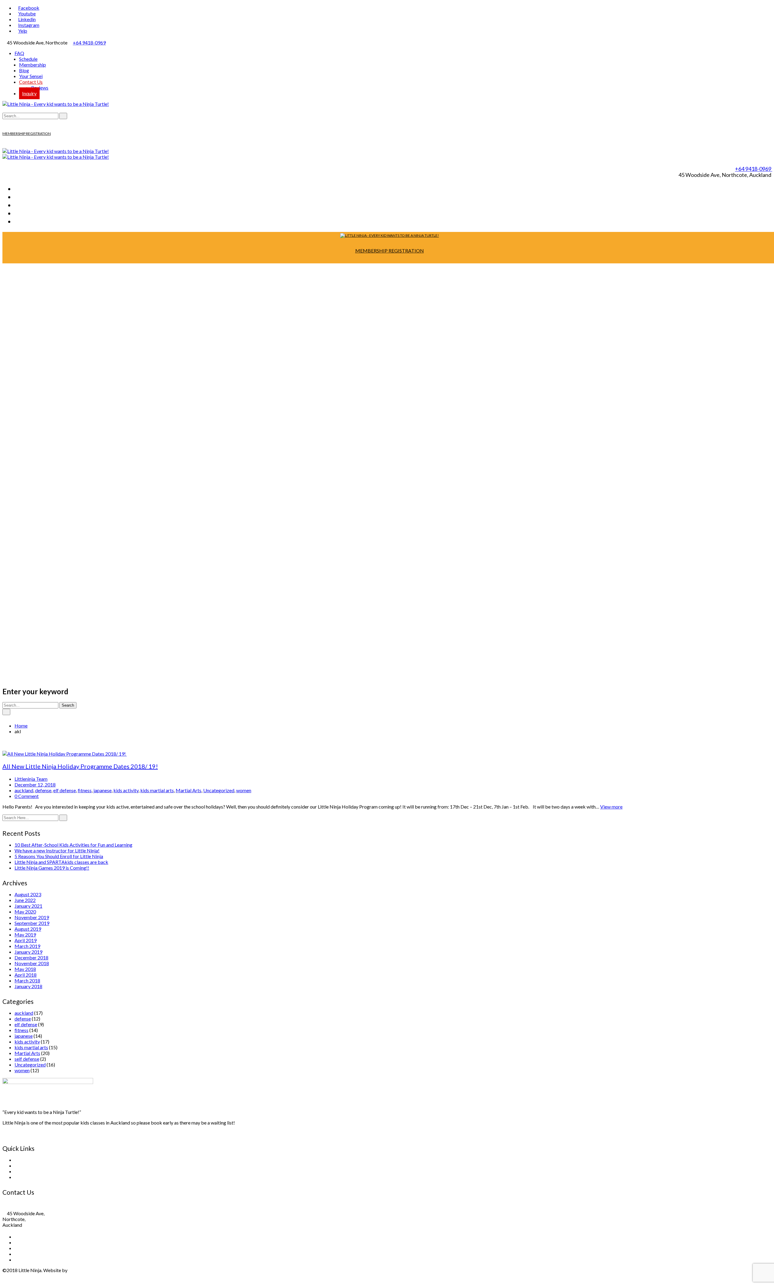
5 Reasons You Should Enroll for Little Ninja (59, 856)
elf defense (64, 790)
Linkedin (27, 19)
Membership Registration (41, 1171)
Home (21, 725)
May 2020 (25, 911)
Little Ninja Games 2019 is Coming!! (52, 868)
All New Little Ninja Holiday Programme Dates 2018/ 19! (80, 766)
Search (68, 705)
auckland (24, 790)
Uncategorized (218, 790)
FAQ (19, 53)
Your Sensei (31, 76)
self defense (27, 1059)
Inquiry (29, 93)
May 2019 (25, 934)
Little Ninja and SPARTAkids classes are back (61, 862)
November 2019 (32, 917)
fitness (85, 790)
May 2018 (25, 969)
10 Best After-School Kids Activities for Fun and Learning (73, 845)
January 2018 (28, 986)
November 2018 (32, 963)
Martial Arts (188, 790)
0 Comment (27, 796)
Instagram (28, 25)
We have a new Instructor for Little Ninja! (57, 850)
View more (611, 806)
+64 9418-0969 (89, 42)
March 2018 (27, 980)
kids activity (125, 790)
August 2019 (28, 929)
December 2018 (31, 957)
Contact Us (31, 82)
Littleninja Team (31, 779)
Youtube (27, 13)
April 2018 (26, 975)
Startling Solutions (87, 1270)
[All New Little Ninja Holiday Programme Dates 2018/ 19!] (64, 754)
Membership (32, 64)
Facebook (28, 8)
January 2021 (28, 906)
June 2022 (25, 900)
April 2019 (26, 940)
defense (43, 790)
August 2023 (28, 894)
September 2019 (32, 923)
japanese (102, 790)
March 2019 (27, 946)
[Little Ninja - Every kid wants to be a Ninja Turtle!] (55, 104)
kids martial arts (157, 790)
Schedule (28, 59)
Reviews (39, 87)
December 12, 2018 (35, 784)
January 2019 (28, 952)
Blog (24, 70)
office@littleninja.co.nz (32, 1207)
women (243, 790)
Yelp (22, 31)
